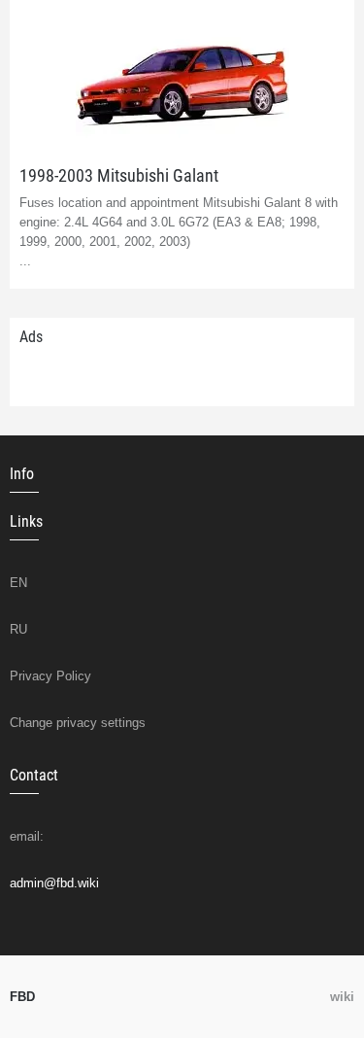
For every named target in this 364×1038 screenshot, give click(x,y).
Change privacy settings (78, 722)
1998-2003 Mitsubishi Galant (118, 175)
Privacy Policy (50, 676)
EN (18, 582)
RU (18, 629)
